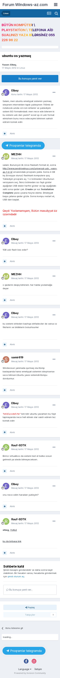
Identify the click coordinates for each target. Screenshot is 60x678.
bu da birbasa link (12, 541)
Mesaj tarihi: (25, 158)
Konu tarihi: (24, 94)
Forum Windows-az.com (25, 4)
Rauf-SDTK (18, 445)
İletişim (38, 669)
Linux (22, 67)
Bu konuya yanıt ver (30, 78)
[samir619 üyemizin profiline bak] (6, 359)
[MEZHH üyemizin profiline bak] (6, 156)
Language (24, 669)
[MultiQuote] (5, 134)
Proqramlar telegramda (24, 145)
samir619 (17, 357)
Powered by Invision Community (30, 673)
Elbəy (13, 64)
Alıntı (12, 133)
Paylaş (31, 607)
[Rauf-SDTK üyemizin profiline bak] (6, 447)
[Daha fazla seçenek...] (54, 92)
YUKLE (13, 530)
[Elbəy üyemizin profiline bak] (6, 92)
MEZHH (16, 154)
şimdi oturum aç (16, 576)
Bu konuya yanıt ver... (20, 589)
